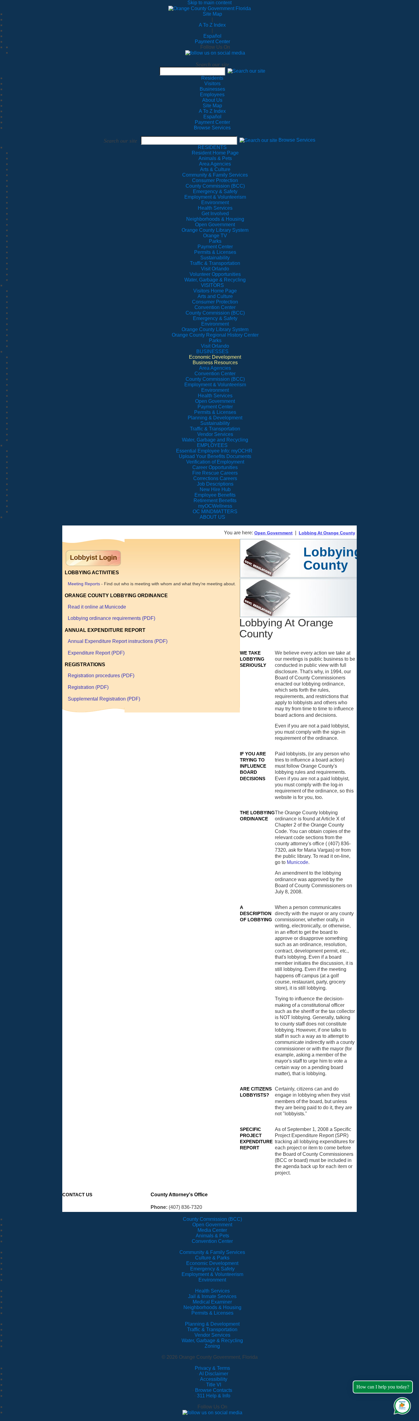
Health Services (212, 1290)
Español (212, 36)
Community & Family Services (215, 175)
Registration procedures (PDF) (101, 675)
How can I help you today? (382, 1386)
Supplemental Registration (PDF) (104, 698)
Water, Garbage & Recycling (212, 1340)
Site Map (212, 14)
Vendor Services (212, 1335)
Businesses (212, 89)
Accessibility (213, 1379)
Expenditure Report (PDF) (96, 652)
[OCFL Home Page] (209, 8)
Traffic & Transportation (212, 1329)
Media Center (212, 1230)
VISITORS (212, 285)
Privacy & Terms (212, 1368)
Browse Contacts (213, 1390)
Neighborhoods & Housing (212, 1307)
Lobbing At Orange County (327, 532)
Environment (212, 1279)
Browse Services (212, 127)
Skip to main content (209, 2)
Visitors (212, 83)
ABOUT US (212, 517)
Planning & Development (212, 1324)
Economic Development (212, 1263)
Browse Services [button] (297, 140)
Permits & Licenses (212, 1313)
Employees (212, 94)
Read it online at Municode (97, 606)
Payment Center (212, 41)
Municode (297, 862)
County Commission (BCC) (212, 1219)
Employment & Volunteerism (212, 1274)
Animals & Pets (212, 1235)
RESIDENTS (212, 147)
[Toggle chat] (401, 1404)
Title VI (213, 1384)
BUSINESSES (212, 351)
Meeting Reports (84, 584)
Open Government (273, 532)
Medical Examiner (212, 1301)
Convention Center (212, 1241)
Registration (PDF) (88, 687)
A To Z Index (212, 25)
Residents (212, 78)
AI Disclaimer (213, 1373)
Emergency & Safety (212, 1268)
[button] (246, 71)
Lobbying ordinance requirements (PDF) (111, 618)
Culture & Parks (212, 1257)
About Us (212, 100)
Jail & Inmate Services (212, 1296)
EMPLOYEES (212, 445)
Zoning (212, 1346)
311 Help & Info (213, 1395)
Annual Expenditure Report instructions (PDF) (117, 641)
